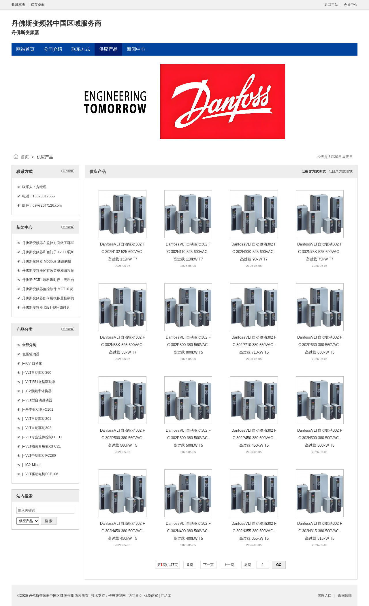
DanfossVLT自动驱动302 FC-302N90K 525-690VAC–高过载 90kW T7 (253, 251)
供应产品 (45, 156)
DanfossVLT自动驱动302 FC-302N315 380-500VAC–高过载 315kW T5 (319, 531)
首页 (25, 156)
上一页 (229, 565)
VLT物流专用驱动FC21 (43, 446)
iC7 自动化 (33, 363)
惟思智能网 (117, 596)
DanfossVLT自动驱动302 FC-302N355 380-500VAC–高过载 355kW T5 (253, 531)
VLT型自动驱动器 (38, 400)
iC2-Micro (33, 465)
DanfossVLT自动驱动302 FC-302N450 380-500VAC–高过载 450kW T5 (122, 531)
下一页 (208, 565)
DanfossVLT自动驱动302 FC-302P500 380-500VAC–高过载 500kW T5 (188, 438)
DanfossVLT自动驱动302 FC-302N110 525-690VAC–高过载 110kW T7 (188, 251)
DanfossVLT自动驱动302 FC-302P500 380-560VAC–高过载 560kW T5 (122, 438)
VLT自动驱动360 (38, 373)
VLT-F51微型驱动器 (40, 382)
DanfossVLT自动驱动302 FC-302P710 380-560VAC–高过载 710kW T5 (253, 344)
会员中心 (350, 5)
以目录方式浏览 (340, 171)
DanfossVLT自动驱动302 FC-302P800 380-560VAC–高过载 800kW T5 (188, 344)
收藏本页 (18, 5)
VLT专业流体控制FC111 (43, 437)
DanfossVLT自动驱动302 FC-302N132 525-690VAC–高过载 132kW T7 (122, 251)
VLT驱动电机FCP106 (41, 474)
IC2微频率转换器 (38, 391)
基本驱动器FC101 (39, 409)
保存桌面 (38, 5)
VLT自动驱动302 (38, 428)
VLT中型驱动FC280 (40, 456)
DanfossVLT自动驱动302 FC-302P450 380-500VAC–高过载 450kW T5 (253, 438)
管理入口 (325, 596)
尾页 (247, 565)
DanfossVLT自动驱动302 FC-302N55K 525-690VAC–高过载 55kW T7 (122, 344)
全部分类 (29, 345)
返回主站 (331, 5)
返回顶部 (345, 596)
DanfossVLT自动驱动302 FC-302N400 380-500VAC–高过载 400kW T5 (188, 531)
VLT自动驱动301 (38, 419)
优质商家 (151, 596)
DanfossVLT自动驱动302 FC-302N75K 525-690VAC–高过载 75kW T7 (319, 251)
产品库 (166, 596)
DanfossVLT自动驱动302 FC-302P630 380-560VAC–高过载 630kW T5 (319, 344)
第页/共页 (167, 565)
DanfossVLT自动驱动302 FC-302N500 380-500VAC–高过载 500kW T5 (319, 438)
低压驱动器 (30, 354)
